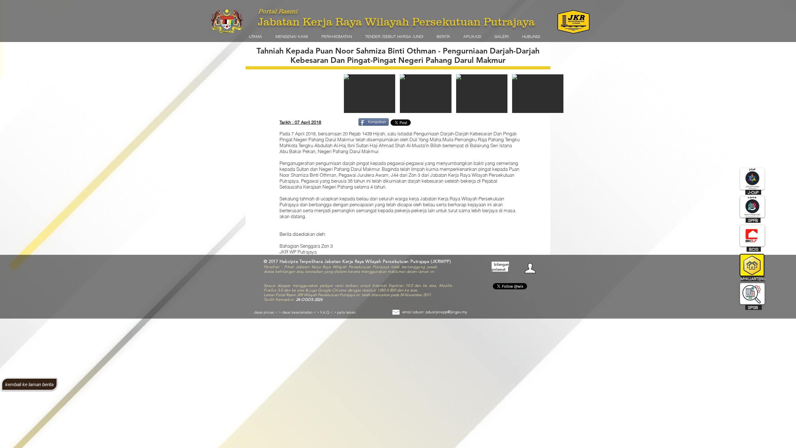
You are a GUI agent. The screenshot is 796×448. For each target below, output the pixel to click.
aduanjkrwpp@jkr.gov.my (446, 312)
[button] (295, 36)
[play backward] (351, 93)
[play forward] (641, 93)
